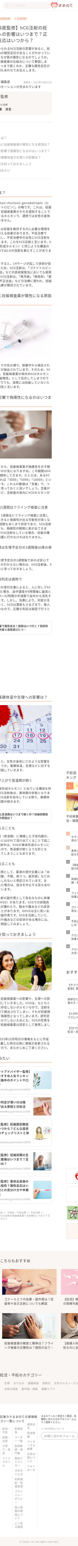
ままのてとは (19, 1472)
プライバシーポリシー (19, 1496)
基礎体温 (33, 1383)
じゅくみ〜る (31, 1467)
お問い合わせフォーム (59, 1436)
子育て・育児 (6, 1449)
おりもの (18, 1383)
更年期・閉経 (30, 1389)
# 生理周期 (20, 18)
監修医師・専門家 (19, 1449)
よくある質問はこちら (51, 1428)
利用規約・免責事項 (19, 1482)
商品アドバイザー (19, 1461)
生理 (7, 1383)
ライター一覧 (19, 1439)
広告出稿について (31, 1457)
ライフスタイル (6, 1461)
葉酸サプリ (48, 1389)
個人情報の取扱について (19, 1512)
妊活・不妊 (6, 1430)
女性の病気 (11, 1389)
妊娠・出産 (6, 1439)
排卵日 (46, 1383)
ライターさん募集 (31, 1445)
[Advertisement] (42, 665)
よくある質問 (19, 1524)
